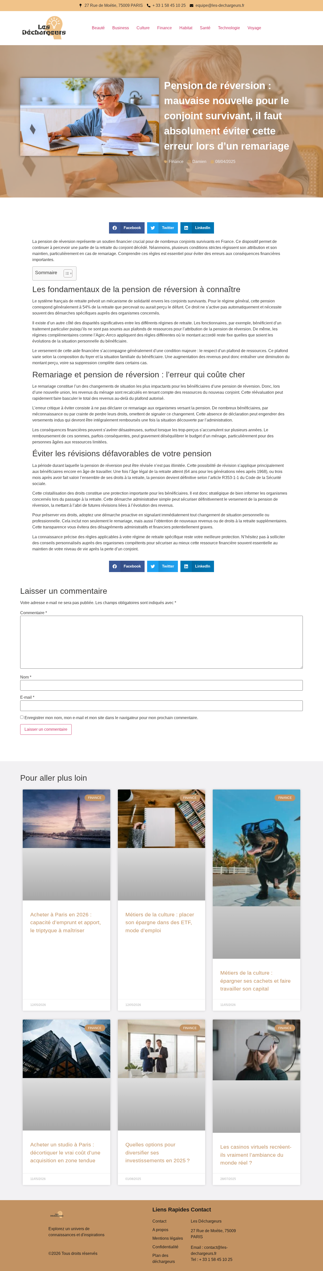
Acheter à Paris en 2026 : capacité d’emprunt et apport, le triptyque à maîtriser (65, 922)
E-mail (27, 697)
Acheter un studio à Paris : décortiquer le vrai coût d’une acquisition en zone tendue (65, 1152)
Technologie (229, 28)
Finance (164, 28)
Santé (205, 28)
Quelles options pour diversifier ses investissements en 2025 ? (157, 1152)
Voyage (254, 28)
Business (120, 28)
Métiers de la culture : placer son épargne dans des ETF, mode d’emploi (159, 922)
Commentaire (33, 613)
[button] (127, 228)
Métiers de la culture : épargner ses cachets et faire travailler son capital (255, 981)
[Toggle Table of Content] (65, 273)
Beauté (98, 28)
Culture (143, 28)
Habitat (185, 28)
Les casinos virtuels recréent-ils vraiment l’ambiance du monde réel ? (255, 1155)
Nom (25, 677)
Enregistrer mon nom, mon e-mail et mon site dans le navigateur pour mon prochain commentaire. (111, 718)
